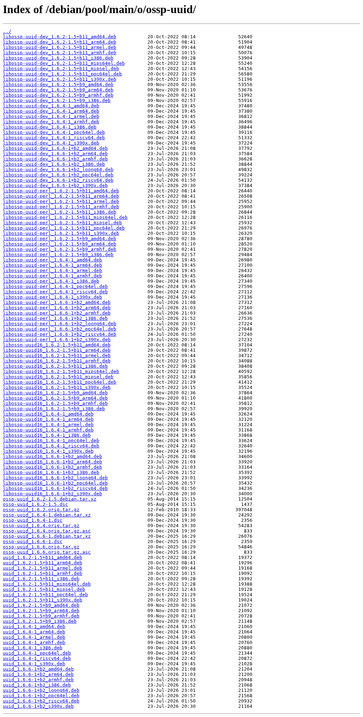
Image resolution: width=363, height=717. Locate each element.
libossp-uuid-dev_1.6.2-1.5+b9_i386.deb (57, 100)
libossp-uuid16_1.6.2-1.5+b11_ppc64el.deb (59, 382)
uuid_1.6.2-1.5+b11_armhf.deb (42, 573)
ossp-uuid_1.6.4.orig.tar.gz (41, 525)
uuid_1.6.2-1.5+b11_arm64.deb (42, 562)
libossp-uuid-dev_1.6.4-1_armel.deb (51, 116)
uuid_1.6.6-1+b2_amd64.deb (38, 669)
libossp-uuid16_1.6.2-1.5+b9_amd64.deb (55, 392)
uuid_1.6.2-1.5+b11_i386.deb (41, 578)
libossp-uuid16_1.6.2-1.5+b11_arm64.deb (57, 350)
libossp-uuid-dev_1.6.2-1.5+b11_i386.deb (58, 58)
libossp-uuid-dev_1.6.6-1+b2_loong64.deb (58, 169)
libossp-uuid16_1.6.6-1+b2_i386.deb (51, 472)
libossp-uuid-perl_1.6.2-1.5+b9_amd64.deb (59, 238)
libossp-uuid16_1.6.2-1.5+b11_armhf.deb (57, 360)
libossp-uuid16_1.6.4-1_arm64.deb (48, 419)
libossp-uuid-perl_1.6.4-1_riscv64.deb (55, 291)
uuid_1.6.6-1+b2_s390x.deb (38, 706)
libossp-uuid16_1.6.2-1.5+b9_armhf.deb (55, 403)
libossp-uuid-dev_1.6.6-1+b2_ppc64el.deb (58, 174)
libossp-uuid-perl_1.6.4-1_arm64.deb (52, 265)
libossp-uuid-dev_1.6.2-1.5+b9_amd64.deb (58, 84)
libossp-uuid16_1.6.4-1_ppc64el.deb (51, 440)
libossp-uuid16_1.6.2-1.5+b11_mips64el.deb (61, 371)
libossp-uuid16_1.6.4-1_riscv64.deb (51, 445)
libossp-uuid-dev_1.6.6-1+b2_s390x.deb (55, 185)
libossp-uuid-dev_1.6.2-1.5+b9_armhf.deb (58, 95)
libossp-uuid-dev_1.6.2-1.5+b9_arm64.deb (58, 89)
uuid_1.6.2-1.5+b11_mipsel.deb (44, 589)
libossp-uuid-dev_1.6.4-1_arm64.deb (51, 111)
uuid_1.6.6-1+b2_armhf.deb (38, 679)
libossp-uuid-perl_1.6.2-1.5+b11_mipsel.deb (62, 222)
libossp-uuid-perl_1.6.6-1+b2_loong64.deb (59, 323)
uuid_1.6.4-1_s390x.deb (34, 663)
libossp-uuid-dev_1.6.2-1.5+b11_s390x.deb (59, 79)
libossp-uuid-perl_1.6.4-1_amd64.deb (52, 259)
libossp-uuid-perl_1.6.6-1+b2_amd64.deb (57, 302)
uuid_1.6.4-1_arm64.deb (34, 631)
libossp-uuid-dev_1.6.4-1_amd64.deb (51, 105)
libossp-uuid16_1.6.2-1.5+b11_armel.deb (57, 355)
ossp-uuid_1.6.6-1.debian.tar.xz (47, 536)
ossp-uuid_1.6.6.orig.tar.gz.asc (47, 552)
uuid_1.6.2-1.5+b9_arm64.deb (41, 610)
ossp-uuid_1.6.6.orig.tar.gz (41, 546)
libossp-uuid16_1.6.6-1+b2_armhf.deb (52, 467)
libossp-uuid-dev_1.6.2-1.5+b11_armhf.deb (59, 52)
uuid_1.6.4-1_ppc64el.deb (37, 653)
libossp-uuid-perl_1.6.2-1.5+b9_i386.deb (58, 254)
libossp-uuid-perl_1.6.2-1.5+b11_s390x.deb (61, 233)
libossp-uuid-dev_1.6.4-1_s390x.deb (51, 143)
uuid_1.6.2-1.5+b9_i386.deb (40, 621)
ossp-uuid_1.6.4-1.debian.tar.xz (47, 515)
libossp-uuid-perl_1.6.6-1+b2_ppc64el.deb (59, 329)
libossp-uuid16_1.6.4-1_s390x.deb (48, 451)
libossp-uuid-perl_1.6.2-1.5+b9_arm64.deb (59, 244)
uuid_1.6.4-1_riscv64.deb (37, 658)
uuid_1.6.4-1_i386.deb (32, 647)
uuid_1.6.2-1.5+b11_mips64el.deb (47, 584)
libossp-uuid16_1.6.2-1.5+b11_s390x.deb (57, 387)
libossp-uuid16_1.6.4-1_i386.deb (47, 435)
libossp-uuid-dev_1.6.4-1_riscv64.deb (54, 137)
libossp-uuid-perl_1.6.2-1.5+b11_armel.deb (61, 201)
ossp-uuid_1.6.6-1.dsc (32, 541)
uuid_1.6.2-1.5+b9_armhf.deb (41, 616)
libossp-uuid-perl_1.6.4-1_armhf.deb (52, 275)
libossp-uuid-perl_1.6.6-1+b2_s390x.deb (57, 339)
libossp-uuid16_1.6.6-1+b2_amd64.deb (52, 456)
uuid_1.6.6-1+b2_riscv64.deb (41, 701)
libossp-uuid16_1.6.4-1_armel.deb (48, 424)
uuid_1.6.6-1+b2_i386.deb (37, 685)
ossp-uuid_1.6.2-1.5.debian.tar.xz (49, 499)
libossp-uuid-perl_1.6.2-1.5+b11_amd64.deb (61, 190)
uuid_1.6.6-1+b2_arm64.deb (38, 674)
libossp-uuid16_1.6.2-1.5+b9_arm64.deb (55, 398)
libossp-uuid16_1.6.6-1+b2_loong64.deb (55, 477)
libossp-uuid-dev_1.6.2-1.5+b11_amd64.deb (59, 36)
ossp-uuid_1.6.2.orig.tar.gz (41, 509)
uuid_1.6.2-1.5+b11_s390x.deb (42, 600)
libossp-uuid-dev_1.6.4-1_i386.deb (49, 127)
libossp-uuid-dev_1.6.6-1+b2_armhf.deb (55, 159)
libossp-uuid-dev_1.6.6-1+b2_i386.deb (54, 164)
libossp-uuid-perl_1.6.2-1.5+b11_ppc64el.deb (64, 228)
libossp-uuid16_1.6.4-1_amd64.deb (48, 414)
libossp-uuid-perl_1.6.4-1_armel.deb (52, 270)
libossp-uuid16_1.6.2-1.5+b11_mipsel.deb (58, 376)
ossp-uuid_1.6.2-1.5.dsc (35, 504)
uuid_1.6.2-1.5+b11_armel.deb (42, 568)
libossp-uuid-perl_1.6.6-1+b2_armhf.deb (57, 313)
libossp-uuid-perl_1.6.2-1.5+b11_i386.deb (59, 212)
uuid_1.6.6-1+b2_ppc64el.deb (41, 695)
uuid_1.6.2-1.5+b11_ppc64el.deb (45, 594)
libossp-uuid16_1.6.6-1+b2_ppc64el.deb (55, 483)
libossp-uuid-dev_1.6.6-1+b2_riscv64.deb (58, 180)
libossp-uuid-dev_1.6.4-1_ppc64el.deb (54, 132)
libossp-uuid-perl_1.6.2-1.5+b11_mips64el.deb (65, 217)
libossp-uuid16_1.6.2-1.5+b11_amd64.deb (57, 345)
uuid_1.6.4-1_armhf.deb (34, 642)
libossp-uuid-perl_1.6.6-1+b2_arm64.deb (57, 307)
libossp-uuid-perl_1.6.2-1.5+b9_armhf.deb (59, 249)
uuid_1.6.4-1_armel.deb (34, 637)
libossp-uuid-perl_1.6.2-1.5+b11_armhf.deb (61, 206)
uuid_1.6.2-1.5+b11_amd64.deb (42, 557)
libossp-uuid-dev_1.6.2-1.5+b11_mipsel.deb (61, 68)
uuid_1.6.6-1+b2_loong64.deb (41, 690)
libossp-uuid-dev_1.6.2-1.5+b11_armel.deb (59, 47)
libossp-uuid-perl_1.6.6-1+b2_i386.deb (55, 318)
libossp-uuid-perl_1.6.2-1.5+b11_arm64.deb (61, 196)
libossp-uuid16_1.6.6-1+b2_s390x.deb (52, 493)
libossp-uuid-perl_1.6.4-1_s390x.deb (52, 297)
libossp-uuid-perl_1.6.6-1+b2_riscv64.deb (59, 334)
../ (7, 31)
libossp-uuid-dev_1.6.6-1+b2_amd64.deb (55, 148)
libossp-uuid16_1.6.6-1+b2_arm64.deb (52, 461)
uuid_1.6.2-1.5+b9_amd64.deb (41, 605)
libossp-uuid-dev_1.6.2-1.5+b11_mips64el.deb (64, 63)
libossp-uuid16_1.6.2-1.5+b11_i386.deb (55, 366)
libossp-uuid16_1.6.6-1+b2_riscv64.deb (55, 488)
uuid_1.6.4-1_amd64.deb (34, 626)
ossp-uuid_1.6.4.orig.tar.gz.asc (47, 530)
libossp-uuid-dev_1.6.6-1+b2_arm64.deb (55, 153)
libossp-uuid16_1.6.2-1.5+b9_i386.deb (54, 408)
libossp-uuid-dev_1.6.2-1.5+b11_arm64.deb (59, 42)
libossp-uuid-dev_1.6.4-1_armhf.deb (51, 121)
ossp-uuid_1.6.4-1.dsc (32, 520)
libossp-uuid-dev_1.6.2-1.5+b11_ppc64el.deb (62, 74)
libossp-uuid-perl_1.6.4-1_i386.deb (51, 281)
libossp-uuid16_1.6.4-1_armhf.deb (48, 430)
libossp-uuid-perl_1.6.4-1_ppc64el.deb (55, 286)
